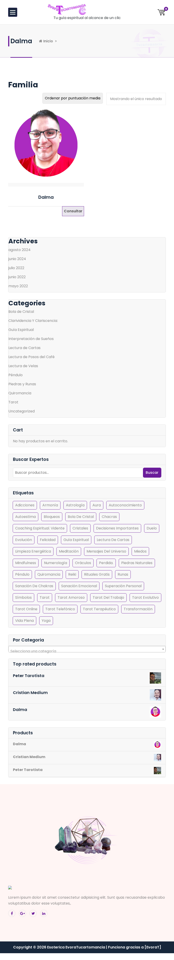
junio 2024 (17, 258)
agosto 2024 (19, 249)
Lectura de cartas (113, 539)
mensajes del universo (106, 551)
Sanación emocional (79, 586)
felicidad (48, 539)
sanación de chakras (34, 586)
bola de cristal (81, 516)
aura (96, 505)
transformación (138, 609)
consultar (73, 211)
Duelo (152, 528)
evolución (23, 539)
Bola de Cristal (21, 311)
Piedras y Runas (22, 384)
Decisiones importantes (117, 528)
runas (123, 574)
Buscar (152, 472)
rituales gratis (97, 574)
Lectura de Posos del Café (31, 356)
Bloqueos (52, 516)
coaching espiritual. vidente (40, 528)
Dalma (46, 197)
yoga (46, 620)
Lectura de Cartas (24, 347)
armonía (50, 505)
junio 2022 (17, 277)
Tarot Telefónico (60, 609)
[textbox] (87, 651)
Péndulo (15, 375)
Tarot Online (26, 609)
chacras (109, 516)
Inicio (47, 41)
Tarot (13, 402)
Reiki (72, 574)
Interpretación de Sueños (31, 338)
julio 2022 (16, 268)
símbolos (23, 597)
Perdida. (106, 562)
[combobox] (87, 649)
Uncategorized (21, 411)
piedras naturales (136, 562)
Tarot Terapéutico (99, 609)
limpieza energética (33, 551)
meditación (69, 551)
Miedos (140, 551)
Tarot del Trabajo (108, 597)
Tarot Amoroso (71, 597)
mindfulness (25, 562)
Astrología (75, 505)
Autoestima (25, 516)
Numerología (55, 562)
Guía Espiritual (21, 329)
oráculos (83, 562)
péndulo (22, 574)
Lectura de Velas (23, 366)
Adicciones (24, 505)
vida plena (24, 620)
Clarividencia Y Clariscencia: (33, 320)
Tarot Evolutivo (145, 597)
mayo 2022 (18, 286)
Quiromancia (19, 393)
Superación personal (123, 586)
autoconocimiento (125, 505)
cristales (80, 528)
